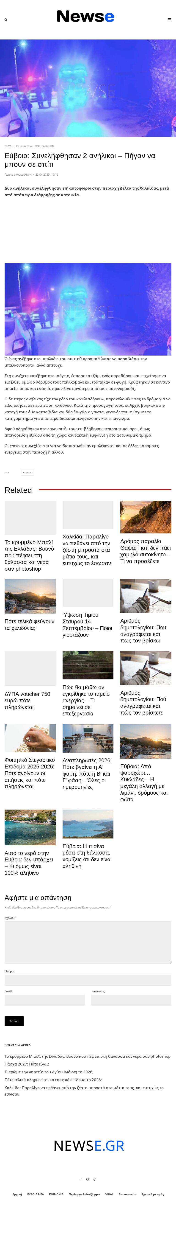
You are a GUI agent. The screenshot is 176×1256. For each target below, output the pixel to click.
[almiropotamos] (30, 518)
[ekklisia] (88, 593)
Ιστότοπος (98, 991)
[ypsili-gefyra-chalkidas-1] (88, 515)
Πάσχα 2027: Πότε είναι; (27, 1064)
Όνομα (9, 971)
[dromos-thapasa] (145, 517)
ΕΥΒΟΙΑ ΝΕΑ (24, 146)
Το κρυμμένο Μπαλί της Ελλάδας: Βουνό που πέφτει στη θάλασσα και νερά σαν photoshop (29, 555)
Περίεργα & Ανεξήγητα (84, 1194)
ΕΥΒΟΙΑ (28, 472)
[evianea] (88, 665)
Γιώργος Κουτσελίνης (18, 175)
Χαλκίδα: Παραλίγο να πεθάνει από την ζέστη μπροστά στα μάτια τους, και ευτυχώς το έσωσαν (87, 549)
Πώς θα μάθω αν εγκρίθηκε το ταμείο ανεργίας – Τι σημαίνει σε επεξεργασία (86, 700)
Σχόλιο (10, 918)
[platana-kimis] (30, 596)
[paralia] (88, 824)
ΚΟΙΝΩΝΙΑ (56, 1194)
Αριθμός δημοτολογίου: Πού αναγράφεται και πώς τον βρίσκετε (143, 703)
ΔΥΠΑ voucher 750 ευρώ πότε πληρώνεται (27, 700)
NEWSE (9, 146)
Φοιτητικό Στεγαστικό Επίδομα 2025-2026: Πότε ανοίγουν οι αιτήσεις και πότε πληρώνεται (30, 773)
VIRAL (109, 1194)
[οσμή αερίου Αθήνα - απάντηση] (30, 668)
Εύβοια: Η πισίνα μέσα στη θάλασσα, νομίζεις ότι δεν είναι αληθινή (87, 856)
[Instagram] (87, 1179)
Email (8, 991)
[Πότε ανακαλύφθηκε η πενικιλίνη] (30, 738)
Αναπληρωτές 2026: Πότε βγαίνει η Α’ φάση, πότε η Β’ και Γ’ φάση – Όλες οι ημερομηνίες (87, 773)
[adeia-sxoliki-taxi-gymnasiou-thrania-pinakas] (88, 738)
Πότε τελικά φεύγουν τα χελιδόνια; (29, 624)
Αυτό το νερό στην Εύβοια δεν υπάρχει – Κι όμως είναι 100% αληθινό (29, 863)
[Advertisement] (39, 230)
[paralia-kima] (30, 827)
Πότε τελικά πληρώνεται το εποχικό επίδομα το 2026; (53, 1079)
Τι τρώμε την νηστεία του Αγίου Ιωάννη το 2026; (49, 1071)
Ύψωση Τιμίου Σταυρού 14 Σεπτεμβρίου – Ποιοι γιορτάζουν (87, 625)
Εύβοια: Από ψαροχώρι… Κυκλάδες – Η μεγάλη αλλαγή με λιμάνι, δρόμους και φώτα (144, 782)
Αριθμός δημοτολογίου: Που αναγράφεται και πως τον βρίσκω (143, 631)
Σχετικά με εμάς (153, 1194)
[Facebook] (81, 1179)
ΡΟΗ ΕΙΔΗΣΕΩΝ (44, 146)
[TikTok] (94, 1179)
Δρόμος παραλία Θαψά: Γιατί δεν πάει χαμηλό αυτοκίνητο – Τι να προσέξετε (145, 551)
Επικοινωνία (127, 1194)
